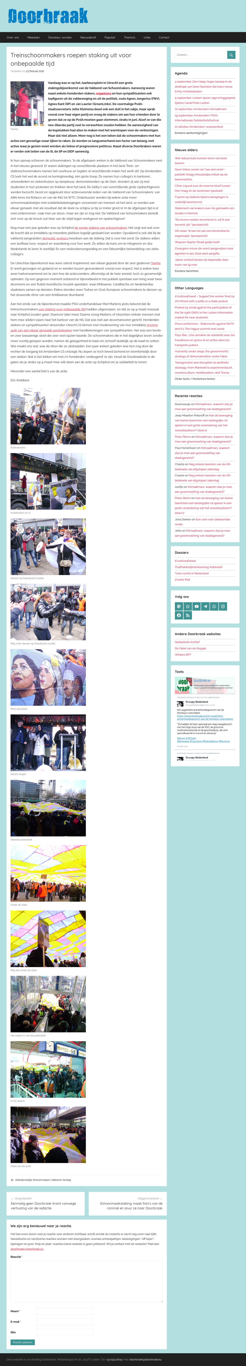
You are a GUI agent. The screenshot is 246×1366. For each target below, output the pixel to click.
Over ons (13, 37)
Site (13, 1332)
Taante (155, 263)
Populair (110, 37)
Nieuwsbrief (88, 37)
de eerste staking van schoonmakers (100, 227)
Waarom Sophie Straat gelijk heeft (197, 242)
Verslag (66, 1179)
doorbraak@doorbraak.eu (27, 1249)
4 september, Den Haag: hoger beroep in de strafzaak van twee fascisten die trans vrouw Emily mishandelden (204, 86)
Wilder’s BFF (183, 654)
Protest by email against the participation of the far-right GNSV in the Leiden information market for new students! (204, 312)
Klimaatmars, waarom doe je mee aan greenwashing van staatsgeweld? (202, 453)
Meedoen (33, 37)
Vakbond (56, 1179)
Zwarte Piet (182, 579)
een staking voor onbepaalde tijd (62, 309)
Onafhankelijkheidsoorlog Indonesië (198, 567)
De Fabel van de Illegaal (190, 648)
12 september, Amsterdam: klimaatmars (200, 109)
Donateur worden (60, 37)
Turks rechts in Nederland (192, 573)
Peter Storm (183, 436)
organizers (103, 93)
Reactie (17, 1256)
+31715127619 (114, 1359)
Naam (15, 1311)
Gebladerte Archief (187, 642)
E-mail (16, 1321)
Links (147, 37)
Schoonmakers (41, 1179)
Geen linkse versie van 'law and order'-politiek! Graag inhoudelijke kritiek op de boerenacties (201, 174)
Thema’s (129, 37)
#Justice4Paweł (185, 560)
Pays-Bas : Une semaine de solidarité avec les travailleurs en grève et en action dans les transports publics (205, 340)
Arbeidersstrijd (23, 1179)
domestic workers (55, 238)
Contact (164, 37)
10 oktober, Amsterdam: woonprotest (199, 126)
